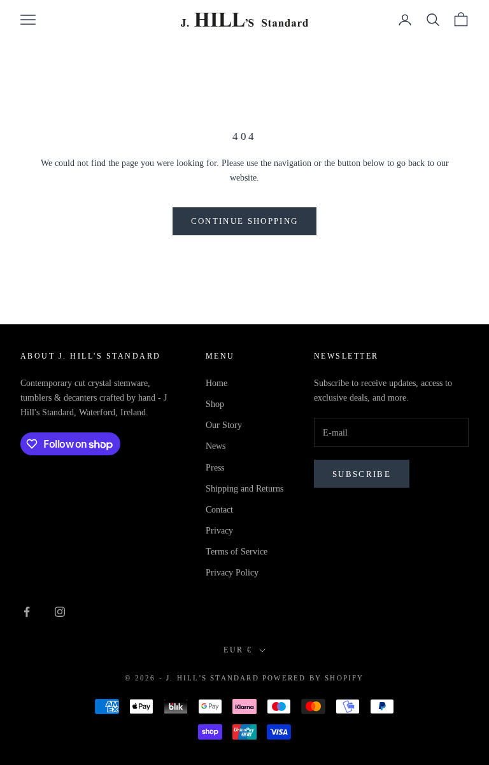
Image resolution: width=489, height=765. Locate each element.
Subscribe (361, 474)
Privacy (219, 530)
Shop (215, 404)
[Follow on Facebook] (26, 611)
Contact (219, 509)
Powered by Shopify (313, 678)
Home (216, 383)
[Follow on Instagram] (59, 611)
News (215, 446)
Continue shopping (245, 221)
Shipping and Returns (244, 488)
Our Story (224, 425)
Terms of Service (236, 551)
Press (215, 467)
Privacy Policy (232, 572)
